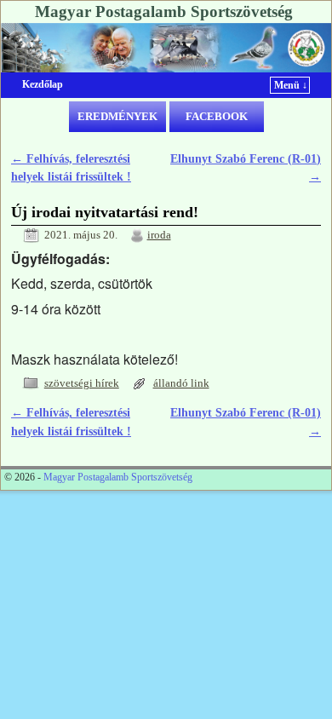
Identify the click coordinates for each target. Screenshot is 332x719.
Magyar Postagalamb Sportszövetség (164, 11)
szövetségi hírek (81, 383)
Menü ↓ (290, 85)
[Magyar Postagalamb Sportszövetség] (166, 47)
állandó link (181, 383)
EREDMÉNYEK (117, 116)
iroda (159, 235)
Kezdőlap (42, 84)
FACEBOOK (217, 116)
